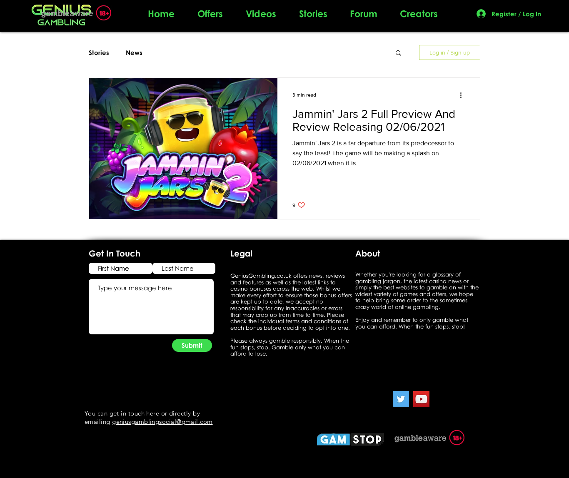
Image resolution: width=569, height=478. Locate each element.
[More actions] (464, 95)
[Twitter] (401, 399)
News (134, 52)
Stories (99, 52)
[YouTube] (421, 399)
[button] (398, 53)
